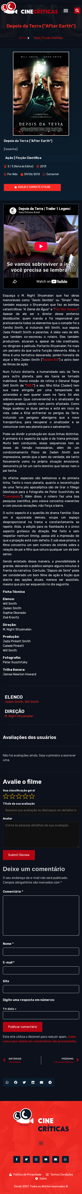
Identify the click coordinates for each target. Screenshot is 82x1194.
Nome (8, 944)
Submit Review (19, 855)
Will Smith (32, 702)
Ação (37, 38)
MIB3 (29, 385)
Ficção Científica (52, 38)
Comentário (13, 891)
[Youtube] (46, 1159)
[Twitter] (26, 1159)
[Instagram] (36, 1159)
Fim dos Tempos (66, 309)
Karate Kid (50, 360)
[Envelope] (55, 1159)
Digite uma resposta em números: (29, 1000)
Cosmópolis (12, 496)
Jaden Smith (14, 702)
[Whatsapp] (65, 1159)
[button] (66, 10)
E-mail (8, 962)
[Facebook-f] (16, 1159)
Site (6, 981)
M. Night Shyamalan (19, 716)
